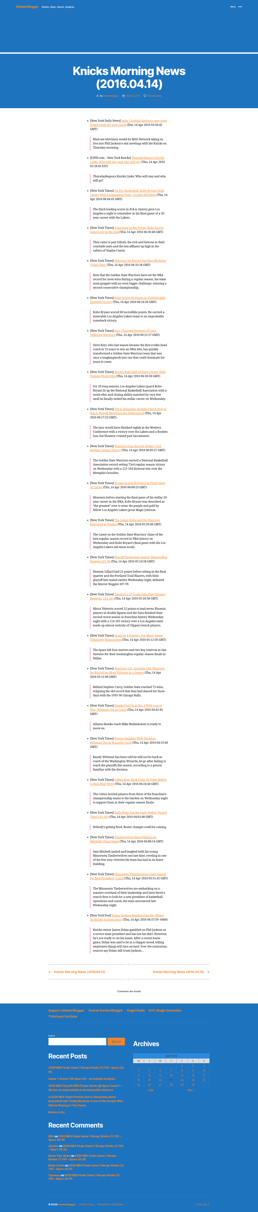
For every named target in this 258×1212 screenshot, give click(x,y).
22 (182, 1079)
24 (204, 1079)
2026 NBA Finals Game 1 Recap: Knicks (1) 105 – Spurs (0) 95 (82, 1157)
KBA (51, 1136)
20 (160, 1079)
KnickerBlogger (27, 6)
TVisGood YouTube (62, 1016)
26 (149, 1084)
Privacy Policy (86, 1204)
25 (138, 1084)
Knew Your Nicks (59, 1155)
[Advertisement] (129, 33)
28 (171, 1084)
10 (204, 1070)
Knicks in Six (56, 1112)
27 (160, 1084)
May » (191, 1090)
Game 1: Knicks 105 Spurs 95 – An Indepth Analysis (81, 1078)
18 (138, 1079)
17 (204, 1075)
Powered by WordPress (110, 1204)
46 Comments (155, 95)
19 (149, 1079)
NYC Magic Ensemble (165, 1010)
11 (138, 1075)
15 (182, 1075)
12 (149, 1075)
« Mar (151, 1090)
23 (193, 1079)
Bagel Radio (136, 1010)
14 (171, 1075)
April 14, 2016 (133, 95)
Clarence (54, 1175)
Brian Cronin (56, 1165)
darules (53, 1146)
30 (193, 1084)
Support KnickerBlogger (66, 1010)
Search (51, 1035)
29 (182, 1084)
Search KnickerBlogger (106, 1010)
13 (160, 1075)
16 (193, 1075)
